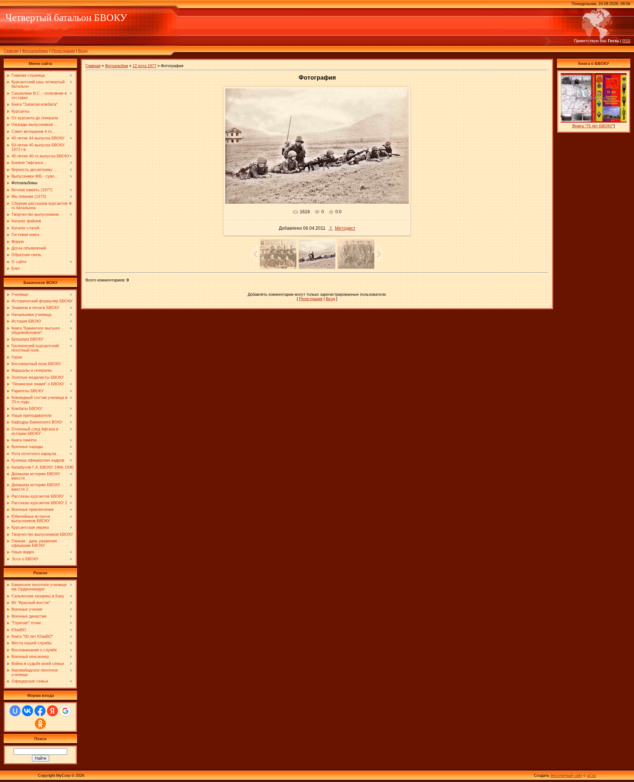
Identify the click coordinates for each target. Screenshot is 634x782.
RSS (626, 41)
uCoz (591, 775)
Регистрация (63, 50)
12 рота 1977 (144, 65)
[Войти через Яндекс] (52, 710)
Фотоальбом (116, 65)
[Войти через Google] (65, 711)
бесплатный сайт (566, 775)
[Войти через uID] (15, 710)
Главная (11, 50)
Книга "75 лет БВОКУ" (593, 126)
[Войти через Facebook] (39, 710)
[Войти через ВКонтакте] (27, 710)
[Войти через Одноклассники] (40, 723)
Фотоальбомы (35, 50)
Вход (82, 50)
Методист (345, 228)
